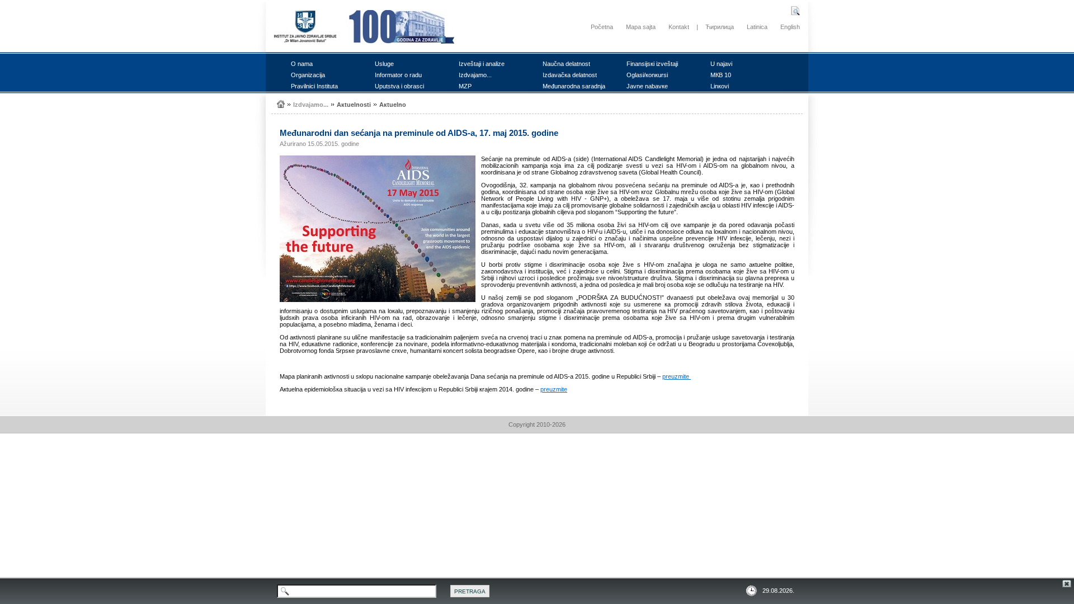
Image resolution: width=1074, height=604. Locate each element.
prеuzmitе (676, 376)
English (790, 26)
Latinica (757, 26)
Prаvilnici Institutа (314, 86)
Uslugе (384, 63)
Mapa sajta (641, 26)
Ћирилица (719, 26)
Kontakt (678, 26)
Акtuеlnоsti (354, 104)
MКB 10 (720, 75)
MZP (465, 86)
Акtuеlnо (392, 104)
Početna (602, 26)
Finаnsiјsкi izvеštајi (652, 63)
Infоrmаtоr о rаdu (398, 75)
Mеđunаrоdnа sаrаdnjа (574, 86)
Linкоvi (719, 86)
